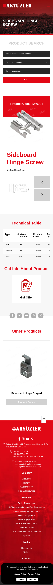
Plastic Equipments (26, 515)
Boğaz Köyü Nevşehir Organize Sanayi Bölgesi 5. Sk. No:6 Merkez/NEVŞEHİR (27, 445)
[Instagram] (23, 439)
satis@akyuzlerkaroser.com (26, 461)
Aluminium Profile (26, 527)
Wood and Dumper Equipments (26, 511)
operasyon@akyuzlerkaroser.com (28, 467)
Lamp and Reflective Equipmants (26, 531)
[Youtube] (27, 439)
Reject (21, 579)
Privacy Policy (34, 574)
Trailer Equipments (26, 503)
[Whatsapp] (32, 439)
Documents (26, 548)
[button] (42, 182)
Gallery (26, 552)
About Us (26, 479)
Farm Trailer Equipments (27, 523)
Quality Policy (26, 487)
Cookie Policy (20, 574)
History (26, 483)
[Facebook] (19, 439)
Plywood (26, 535)
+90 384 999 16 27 (20, 452)
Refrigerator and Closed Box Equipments (26, 507)
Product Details (26, 402)
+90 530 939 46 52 (20, 454)
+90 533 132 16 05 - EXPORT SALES (28, 457)
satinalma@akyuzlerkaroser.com (28, 464)
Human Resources (26, 491)
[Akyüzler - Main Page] (17, 6)
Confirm (32, 579)
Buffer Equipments (26, 519)
